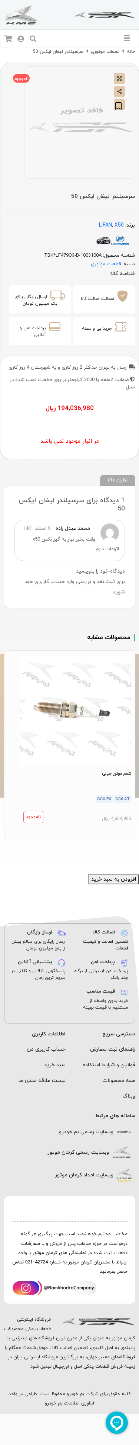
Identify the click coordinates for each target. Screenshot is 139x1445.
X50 (119, 225)
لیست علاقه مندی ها (42, 1080)
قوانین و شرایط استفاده (109, 1064)
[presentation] (74, 850)
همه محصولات (118, 1080)
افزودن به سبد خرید (113, 879)
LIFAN (105, 225)
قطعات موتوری (105, 51)
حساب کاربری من (46, 1049)
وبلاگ (129, 1096)
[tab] (117, 480)
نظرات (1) (118, 480)
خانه (131, 51)
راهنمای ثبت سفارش (112, 1049)
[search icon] (33, 40)
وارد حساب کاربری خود (49, 581)
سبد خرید (55, 1064)
